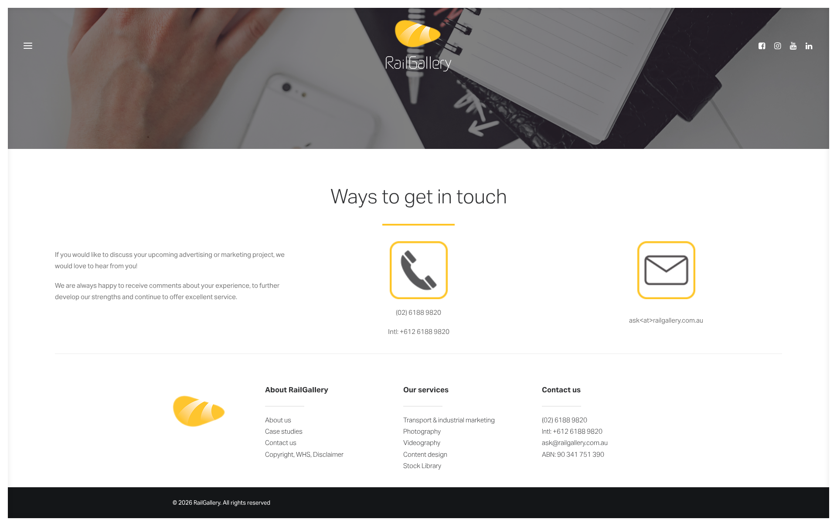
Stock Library (422, 466)
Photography (422, 431)
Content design (425, 454)
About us (278, 420)
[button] (764, 45)
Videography (421, 442)
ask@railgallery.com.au (575, 442)
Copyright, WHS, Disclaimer (304, 454)
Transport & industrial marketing (449, 420)
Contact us (280, 442)
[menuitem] (764, 45)
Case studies (284, 431)
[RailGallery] (418, 45)
